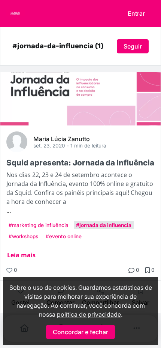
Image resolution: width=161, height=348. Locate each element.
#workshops (23, 236)
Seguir (133, 46)
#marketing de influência (39, 225)
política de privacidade (89, 314)
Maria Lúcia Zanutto (61, 138)
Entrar (136, 13)
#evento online (64, 236)
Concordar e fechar (80, 332)
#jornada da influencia (103, 225)
